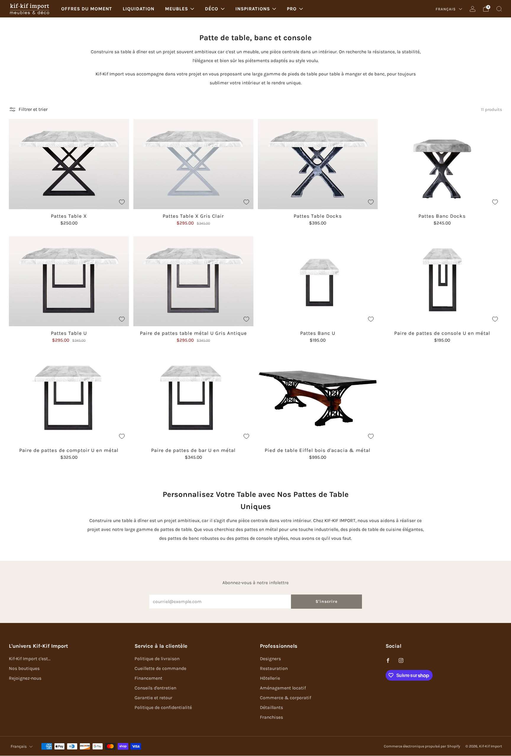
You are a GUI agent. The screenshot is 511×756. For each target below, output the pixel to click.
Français (446, 9)
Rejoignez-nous (25, 678)
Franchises (271, 717)
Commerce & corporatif (285, 697)
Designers (270, 658)
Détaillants (271, 707)
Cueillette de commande (160, 668)
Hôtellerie (270, 678)
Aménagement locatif (283, 688)
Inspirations (252, 9)
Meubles (176, 9)
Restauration (274, 668)
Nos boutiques (24, 668)
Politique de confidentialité (163, 707)
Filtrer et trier (33, 109)
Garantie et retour (153, 697)
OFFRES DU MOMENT (86, 9)
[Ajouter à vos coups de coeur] (122, 202)
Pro (292, 9)
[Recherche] (499, 9)
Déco (211, 9)
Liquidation (138, 9)
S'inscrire (326, 601)
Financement (148, 678)
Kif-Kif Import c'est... (30, 658)
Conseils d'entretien (155, 688)
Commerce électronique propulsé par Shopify (422, 746)
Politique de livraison (157, 658)
